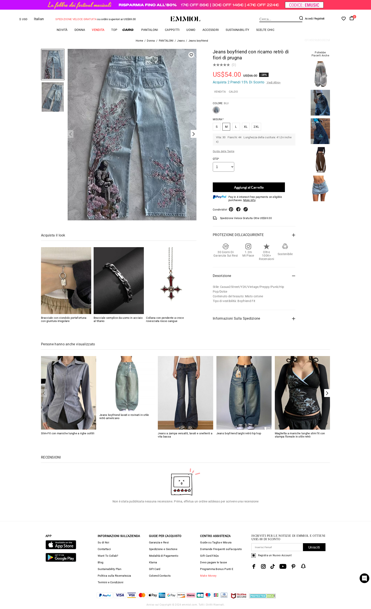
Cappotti (172, 30)
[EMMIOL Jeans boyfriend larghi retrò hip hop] (244, 393)
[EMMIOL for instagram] (263, 566)
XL (246, 126)
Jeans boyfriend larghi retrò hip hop (238, 433)
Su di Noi (103, 542)
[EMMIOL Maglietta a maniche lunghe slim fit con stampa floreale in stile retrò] (302, 393)
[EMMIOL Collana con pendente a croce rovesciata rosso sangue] (171, 280)
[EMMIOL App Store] (61, 548)
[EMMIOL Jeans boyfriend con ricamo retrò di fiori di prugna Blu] (216, 111)
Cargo (129, 30)
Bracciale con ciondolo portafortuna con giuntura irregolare (64, 319)
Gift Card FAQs (209, 555)
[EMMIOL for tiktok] (273, 566)
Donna (80, 30)
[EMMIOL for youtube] (283, 566)
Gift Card (154, 569)
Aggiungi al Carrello (249, 187)
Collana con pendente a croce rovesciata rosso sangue (165, 319)
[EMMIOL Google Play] (61, 560)
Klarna (153, 562)
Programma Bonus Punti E (216, 569)
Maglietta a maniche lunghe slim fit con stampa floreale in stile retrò (300, 435)
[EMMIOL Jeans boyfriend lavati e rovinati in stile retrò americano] (127, 383)
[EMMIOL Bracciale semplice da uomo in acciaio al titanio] (119, 280)
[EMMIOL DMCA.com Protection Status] (262, 598)
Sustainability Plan (109, 569)
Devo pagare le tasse (213, 562)
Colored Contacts (160, 575)
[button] (327, 393)
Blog (100, 562)
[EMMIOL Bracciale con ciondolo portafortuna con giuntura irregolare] (66, 280)
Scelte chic (265, 30)
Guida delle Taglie (223, 151)
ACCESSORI (210, 30)
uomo (190, 30)
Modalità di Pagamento (163, 555)
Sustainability (237, 30)
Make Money (208, 575)
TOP (114, 30)
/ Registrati (318, 18)
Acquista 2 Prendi (247, 82)
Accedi (308, 18)
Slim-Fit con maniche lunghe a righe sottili (67, 433)
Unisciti (314, 547)
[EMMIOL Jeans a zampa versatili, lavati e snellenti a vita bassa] (185, 393)
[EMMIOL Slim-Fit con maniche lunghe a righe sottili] (68, 393)
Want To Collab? (108, 555)
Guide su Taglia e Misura (215, 542)
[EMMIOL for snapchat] (303, 566)
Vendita (98, 30)
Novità (62, 30)
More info (249, 200)
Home (139, 40)
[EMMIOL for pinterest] (293, 566)
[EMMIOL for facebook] (253, 566)
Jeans (181, 40)
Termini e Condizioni (110, 582)
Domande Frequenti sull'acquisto (221, 549)
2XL (256, 126)
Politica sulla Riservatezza (114, 575)
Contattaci (104, 549)
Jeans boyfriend (198, 40)
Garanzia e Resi (159, 542)
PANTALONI (149, 30)
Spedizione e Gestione (163, 549)
